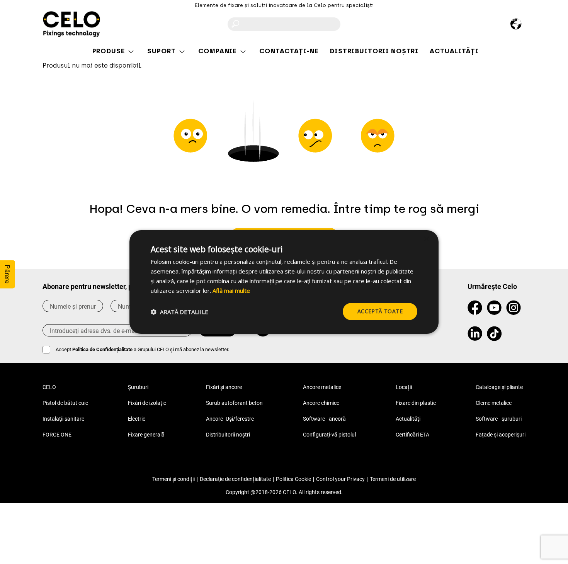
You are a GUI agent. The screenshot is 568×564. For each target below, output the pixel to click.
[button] (179, 311)
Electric (136, 419)
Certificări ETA (412, 434)
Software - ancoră (324, 419)
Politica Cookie (293, 479)
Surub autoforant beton (234, 403)
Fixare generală (146, 434)
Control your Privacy (340, 479)
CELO (49, 387)
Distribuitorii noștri (228, 434)
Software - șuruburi (499, 419)
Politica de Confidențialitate (102, 349)
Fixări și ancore (224, 387)
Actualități (408, 419)
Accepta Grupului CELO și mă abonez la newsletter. (142, 349)
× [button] (426, 239)
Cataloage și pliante (499, 387)
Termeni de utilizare (393, 479)
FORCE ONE (57, 434)
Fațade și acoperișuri (500, 434)
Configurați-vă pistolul (329, 434)
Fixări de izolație (147, 403)
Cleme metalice (494, 403)
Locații (404, 387)
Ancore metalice (322, 387)
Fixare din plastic (416, 403)
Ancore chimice (321, 403)
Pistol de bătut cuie (65, 403)
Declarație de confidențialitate (235, 479)
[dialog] (284, 282)
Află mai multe (231, 290)
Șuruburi (138, 387)
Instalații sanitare (63, 419)
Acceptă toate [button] (380, 311)
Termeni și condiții (173, 479)
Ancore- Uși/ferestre (230, 419)
